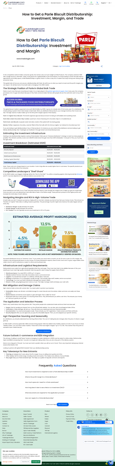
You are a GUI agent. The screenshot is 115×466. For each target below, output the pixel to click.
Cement (47, 426)
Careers (4, 423)
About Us (5, 416)
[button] (85, 3)
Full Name (90, 101)
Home (5, 8)
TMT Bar (47, 430)
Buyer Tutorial (28, 414)
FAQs (3, 428)
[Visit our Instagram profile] (101, 414)
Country (90, 113)
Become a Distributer (43, 331)
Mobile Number (92, 119)
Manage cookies (7, 462)
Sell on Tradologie (29, 423)
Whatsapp (91, 4)
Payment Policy (70, 419)
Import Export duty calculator (11, 442)
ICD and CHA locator (30, 426)
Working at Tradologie (8, 440)
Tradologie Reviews (8, 437)
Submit (99, 138)
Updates (4, 421)
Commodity (91, 125)
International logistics (51, 433)
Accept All (35, 462)
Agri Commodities (64, 66)
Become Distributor (29, 435)
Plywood (47, 428)
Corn (46, 423)
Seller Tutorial (27, 416)
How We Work (6, 419)
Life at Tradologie (7, 435)
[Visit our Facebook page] (87, 414)
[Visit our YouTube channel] (96, 414)
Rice (46, 414)
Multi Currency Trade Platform (32, 433)
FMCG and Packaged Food (103, 441)
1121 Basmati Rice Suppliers (31, 428)
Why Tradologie (7, 433)
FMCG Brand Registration (31, 437)
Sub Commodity (92, 131)
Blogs (10, 8)
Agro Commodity (89, 441)
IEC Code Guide (28, 444)
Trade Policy (69, 421)
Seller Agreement (29, 419)
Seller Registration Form (30, 421)
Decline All (25, 462)
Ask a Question (62, 404)
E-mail (89, 107)
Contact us (5, 426)
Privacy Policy (70, 414)
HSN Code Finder (28, 442)
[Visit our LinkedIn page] (92, 414)
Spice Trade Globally (30, 430)
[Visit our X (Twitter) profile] (105, 414)
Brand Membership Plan (30, 440)
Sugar (46, 421)
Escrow (4, 430)
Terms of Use (70, 416)
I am (89, 95)
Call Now (97, 4)
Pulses (46, 419)
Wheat (47, 416)
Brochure (5, 414)
